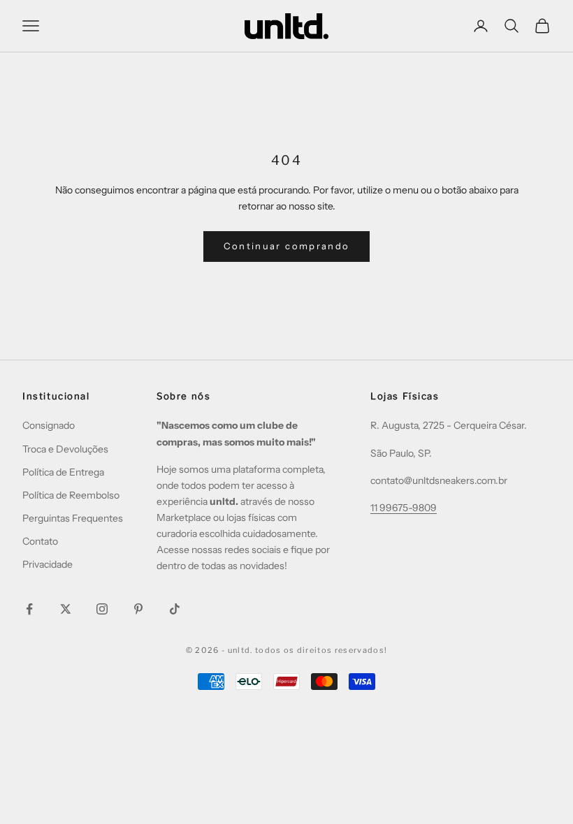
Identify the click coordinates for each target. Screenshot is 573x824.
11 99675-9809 (403, 507)
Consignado (48, 425)
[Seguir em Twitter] (66, 609)
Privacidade (47, 564)
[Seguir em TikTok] (175, 609)
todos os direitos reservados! (321, 650)
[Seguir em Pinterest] (138, 609)
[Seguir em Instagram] (102, 609)
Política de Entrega (63, 472)
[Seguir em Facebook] (29, 609)
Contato (40, 541)
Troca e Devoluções (65, 449)
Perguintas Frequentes (72, 518)
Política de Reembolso (70, 495)
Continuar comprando (286, 245)
